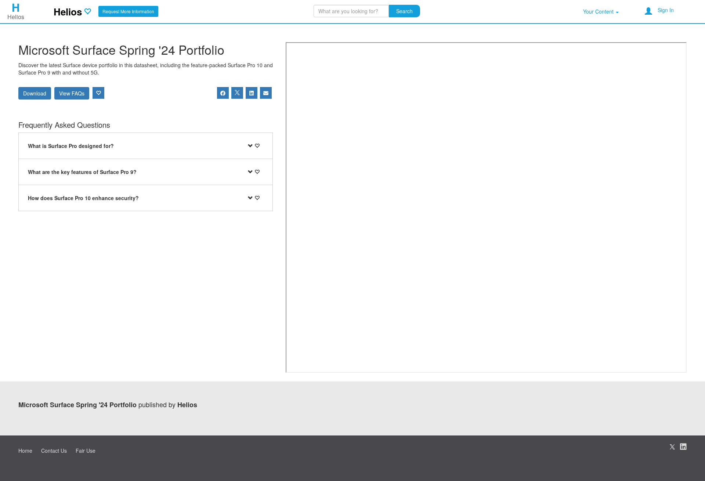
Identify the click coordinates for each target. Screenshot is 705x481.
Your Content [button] (599, 11)
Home (25, 450)
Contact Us (54, 450)
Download (34, 93)
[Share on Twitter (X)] (237, 93)
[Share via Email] (265, 93)
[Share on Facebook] (222, 93)
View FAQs (71, 93)
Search (404, 11)
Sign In (666, 10)
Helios (68, 11)
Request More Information (128, 11)
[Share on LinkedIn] (251, 93)
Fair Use (85, 450)
